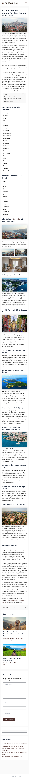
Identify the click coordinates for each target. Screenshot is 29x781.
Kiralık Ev (16, 219)
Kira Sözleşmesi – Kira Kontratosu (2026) (12, 756)
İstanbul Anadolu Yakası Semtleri (13, 98)
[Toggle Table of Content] (22, 94)
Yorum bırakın (6, 638)
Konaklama (12, 638)
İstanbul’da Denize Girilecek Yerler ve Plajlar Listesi (14, 743)
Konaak (10, 242)
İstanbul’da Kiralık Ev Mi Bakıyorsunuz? (14, 100)
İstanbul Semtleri (9, 101)
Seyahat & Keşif (19, 638)
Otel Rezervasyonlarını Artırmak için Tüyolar (12, 746)
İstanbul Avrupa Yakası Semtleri (12, 96)
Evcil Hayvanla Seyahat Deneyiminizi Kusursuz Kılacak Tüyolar (13, 634)
